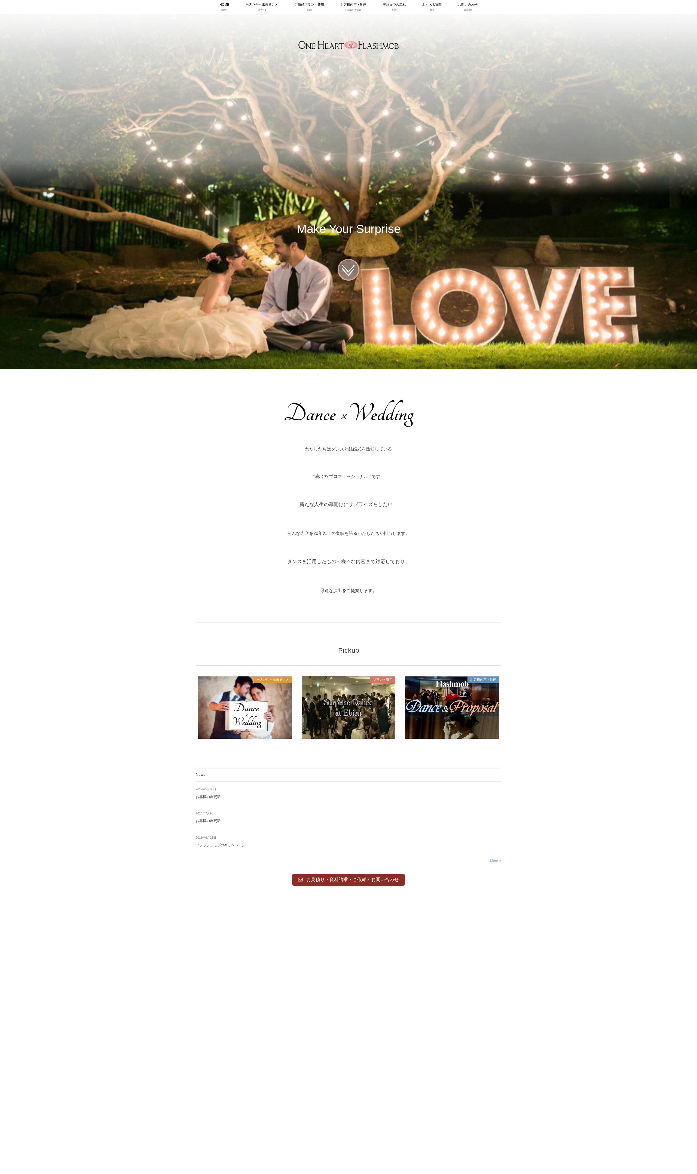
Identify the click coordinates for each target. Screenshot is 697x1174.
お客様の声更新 (208, 797)
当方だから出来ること (244, 707)
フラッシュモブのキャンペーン (220, 845)
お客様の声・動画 (452, 707)
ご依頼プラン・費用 (348, 707)
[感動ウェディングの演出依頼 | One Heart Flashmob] (348, 45)
